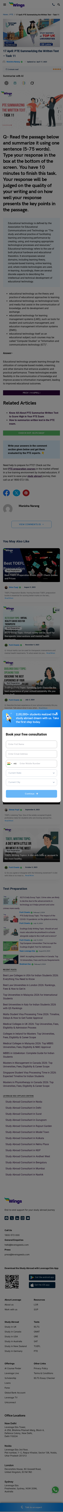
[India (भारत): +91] (9, 763)
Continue (30, 794)
